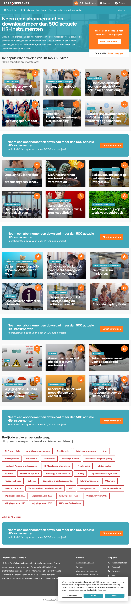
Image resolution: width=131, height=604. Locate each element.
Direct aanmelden (109, 41)
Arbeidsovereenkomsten (38, 451)
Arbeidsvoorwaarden (86, 451)
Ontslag (80, 473)
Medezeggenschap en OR (58, 473)
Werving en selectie (112, 488)
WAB (71, 488)
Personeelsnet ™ (47, 563)
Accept (114, 596)
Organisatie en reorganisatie (104, 473)
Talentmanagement (89, 481)
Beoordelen (31, 458)
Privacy (79, 567)
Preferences (72, 596)
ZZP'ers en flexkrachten (70, 503)
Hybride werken (104, 466)
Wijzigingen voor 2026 (15, 503)
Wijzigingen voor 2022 (15, 495)
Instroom (9, 473)
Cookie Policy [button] (112, 587)
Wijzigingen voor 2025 (96, 495)
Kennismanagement (29, 473)
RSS (113, 575)
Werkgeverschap (88, 488)
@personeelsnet (119, 562)
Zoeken (122, 3)
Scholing (32, 481)
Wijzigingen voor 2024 (69, 495)
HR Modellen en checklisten (33, 10)
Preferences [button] (103, 590)
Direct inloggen (115, 53)
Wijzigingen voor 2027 (42, 503)
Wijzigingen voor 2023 (42, 495)
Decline (93, 596)
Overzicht (11, 10)
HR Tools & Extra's (87, 3)
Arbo (104, 451)
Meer (120, 10)
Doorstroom (49, 458)
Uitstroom (110, 481)
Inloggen (107, 3)
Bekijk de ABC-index (11, 517)
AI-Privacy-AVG (12, 451)
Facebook (116, 567)
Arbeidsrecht (63, 451)
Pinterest (116, 571)
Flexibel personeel (70, 458)
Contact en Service (85, 562)
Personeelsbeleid (13, 481)
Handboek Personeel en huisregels (21, 466)
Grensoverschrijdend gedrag (98, 458)
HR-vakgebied (83, 466)
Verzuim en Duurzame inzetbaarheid (66, 10)
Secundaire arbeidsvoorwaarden (58, 481)
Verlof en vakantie (13, 488)
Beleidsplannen (12, 458)
